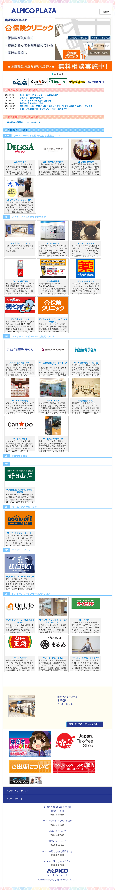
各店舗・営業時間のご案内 (31, 103)
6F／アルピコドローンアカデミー (20, 577)
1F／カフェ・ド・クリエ (86, 243)
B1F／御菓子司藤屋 (86, 162)
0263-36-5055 (57, 825)
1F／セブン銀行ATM (20, 281)
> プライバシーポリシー (18, 791)
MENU (105, 11)
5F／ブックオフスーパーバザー (20, 533)
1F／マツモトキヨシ (85, 281)
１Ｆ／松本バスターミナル (20, 243)
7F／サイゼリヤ (85, 620)
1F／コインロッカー (53, 243)
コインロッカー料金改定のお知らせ (35, 100)
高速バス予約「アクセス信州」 (84, 724)
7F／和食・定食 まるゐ (53, 658)
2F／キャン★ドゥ (20, 439)
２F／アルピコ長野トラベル (20, 363)
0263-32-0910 (57, 835)
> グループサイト (15, 799)
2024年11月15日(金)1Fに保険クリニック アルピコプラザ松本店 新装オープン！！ (56, 106)
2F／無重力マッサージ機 (53, 439)
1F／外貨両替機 (52, 281)
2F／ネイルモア (52, 401)
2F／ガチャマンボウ (20, 401)
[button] (57, 44)
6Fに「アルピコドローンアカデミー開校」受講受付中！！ (45, 109)
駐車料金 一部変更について (32, 98)
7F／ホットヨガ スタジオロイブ (86, 658)
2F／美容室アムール (85, 401)
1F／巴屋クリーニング (20, 319)
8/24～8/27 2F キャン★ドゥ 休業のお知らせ (40, 95)
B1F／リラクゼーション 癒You (20, 200)
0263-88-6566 (57, 815)
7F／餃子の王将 (20, 658)
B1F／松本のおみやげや (53, 162)
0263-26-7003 (57, 865)
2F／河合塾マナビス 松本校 (86, 363)
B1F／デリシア (20, 162)
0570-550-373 (57, 845)
